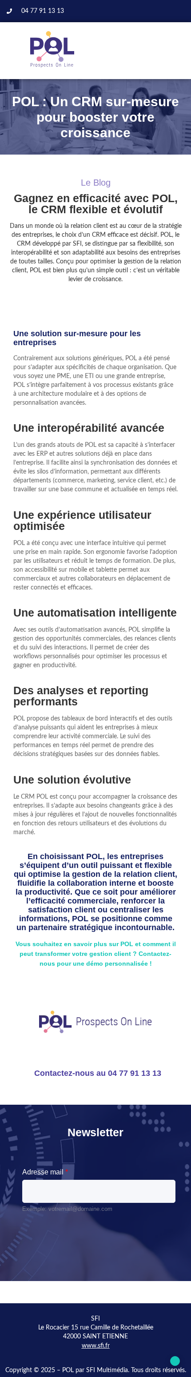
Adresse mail (45, 1172)
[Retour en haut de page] (175, 1361)
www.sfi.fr (96, 1346)
